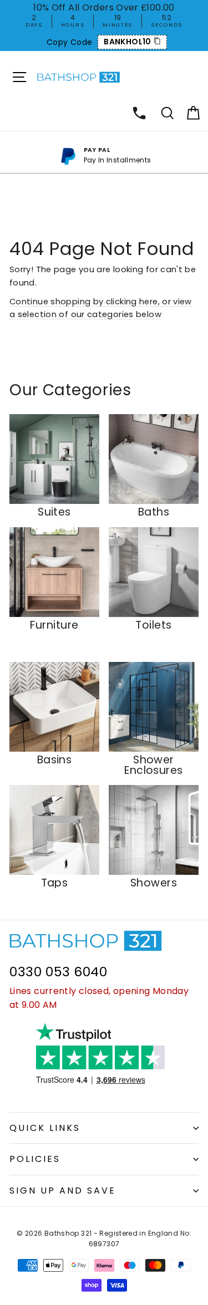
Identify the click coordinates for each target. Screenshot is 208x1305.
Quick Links (44, 1128)
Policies (34, 1159)
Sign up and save (62, 1190)
